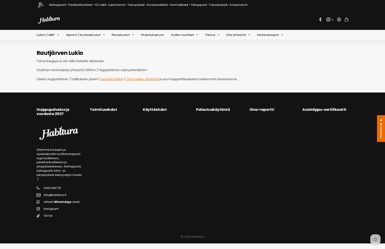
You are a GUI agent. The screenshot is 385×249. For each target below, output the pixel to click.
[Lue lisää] (330, 19)
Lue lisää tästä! (111, 79)
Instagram (51, 209)
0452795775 (52, 188)
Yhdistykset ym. (153, 35)
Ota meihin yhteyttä (142, 79)
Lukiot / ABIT (46, 35)
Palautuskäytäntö (213, 109)
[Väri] (321, 19)
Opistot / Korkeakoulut (83, 35)
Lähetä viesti (62, 202)
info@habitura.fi (55, 195)
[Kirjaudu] (339, 19)
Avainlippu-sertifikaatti (324, 109)
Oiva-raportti (261, 109)
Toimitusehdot (103, 109)
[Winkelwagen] (346, 19)
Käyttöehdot (155, 109)
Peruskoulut (121, 35)
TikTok (48, 216)
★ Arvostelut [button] (381, 128)
